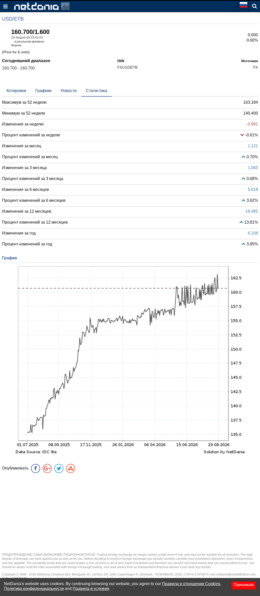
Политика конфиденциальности (34, 588)
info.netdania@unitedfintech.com (233, 574)
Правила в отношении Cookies (191, 584)
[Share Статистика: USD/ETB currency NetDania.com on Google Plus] (47, 468)
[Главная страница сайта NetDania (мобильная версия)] (42, 6)
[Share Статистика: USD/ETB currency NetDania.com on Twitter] (59, 468)
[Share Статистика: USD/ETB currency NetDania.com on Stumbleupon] (71, 468)
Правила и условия (91, 588)
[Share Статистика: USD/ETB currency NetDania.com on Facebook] (35, 468)
